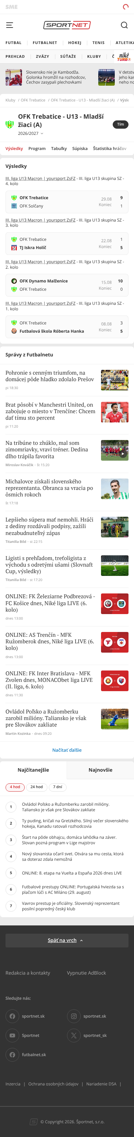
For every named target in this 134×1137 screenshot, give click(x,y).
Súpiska (80, 148)
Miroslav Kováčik (19, 465)
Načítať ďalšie (67, 750)
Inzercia (12, 1084)
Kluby (10, 100)
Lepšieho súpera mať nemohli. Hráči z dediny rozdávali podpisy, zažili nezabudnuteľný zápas (49, 526)
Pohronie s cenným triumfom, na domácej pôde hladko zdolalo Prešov (49, 376)
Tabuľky (59, 148)
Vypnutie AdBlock (86, 972)
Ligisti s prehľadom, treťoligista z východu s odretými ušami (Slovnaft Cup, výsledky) (49, 565)
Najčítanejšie (33, 770)
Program (37, 148)
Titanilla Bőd (15, 541)
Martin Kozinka (18, 733)
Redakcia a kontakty (27, 972)
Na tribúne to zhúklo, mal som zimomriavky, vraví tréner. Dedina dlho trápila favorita (46, 450)
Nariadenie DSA (101, 1084)
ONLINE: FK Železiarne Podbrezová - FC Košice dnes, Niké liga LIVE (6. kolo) (50, 603)
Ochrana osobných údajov (53, 1084)
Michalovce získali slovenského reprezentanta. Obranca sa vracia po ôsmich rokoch (49, 488)
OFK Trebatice (33, 100)
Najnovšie (100, 770)
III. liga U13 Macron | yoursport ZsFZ (40, 178)
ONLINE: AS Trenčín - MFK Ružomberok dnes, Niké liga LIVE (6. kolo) (49, 642)
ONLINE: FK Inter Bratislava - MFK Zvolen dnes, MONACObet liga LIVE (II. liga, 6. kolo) (49, 680)
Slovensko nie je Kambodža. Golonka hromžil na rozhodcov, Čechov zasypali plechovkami (56, 77)
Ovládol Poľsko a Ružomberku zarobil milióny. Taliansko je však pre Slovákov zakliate (45, 718)
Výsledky (14, 148)
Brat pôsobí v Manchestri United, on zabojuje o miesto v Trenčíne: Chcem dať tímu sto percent (50, 411)
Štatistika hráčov (109, 148)
